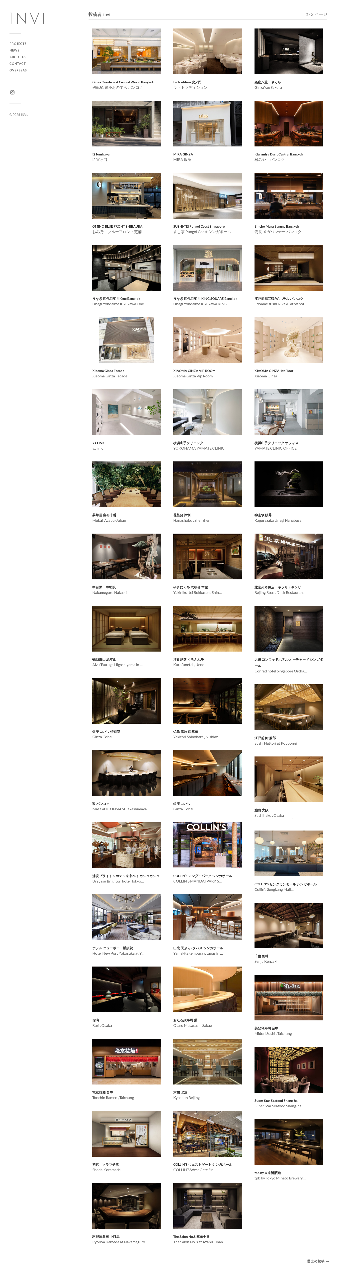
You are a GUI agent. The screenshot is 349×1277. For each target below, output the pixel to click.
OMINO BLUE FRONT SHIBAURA (117, 226)
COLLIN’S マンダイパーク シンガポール (202, 876)
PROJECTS (18, 44)
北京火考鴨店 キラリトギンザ (278, 587)
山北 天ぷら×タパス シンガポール (198, 948)
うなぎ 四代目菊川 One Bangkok (116, 298)
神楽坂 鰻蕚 (265, 515)
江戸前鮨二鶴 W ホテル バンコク (279, 298)
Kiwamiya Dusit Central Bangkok (279, 154)
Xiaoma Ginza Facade (108, 371)
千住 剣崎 (262, 956)
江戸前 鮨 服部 (265, 738)
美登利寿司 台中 (266, 1028)
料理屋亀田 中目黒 (106, 1237)
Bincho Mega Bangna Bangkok (277, 226)
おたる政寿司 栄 (185, 1020)
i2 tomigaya (100, 154)
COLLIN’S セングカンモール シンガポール (286, 884)
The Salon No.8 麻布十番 (191, 1237)
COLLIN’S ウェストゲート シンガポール (202, 1164)
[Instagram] (12, 92)
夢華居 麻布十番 (104, 515)
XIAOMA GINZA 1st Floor (274, 371)
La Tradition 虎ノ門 (187, 82)
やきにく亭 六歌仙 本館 (190, 587)
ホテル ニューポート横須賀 (112, 948)
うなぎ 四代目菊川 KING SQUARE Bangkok (205, 298)
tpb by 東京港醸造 (268, 1173)
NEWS (14, 50)
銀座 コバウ (182, 804)
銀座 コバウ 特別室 (106, 731)
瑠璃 (95, 1020)
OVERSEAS (18, 70)
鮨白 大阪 (262, 810)
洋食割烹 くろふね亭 (188, 659)
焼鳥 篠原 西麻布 (185, 731)
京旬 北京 (180, 1092)
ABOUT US (17, 57)
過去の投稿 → (318, 1261)
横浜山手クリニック (188, 443)
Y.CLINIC (98, 443)
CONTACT (17, 64)
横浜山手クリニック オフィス (276, 443)
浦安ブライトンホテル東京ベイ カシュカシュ (126, 876)
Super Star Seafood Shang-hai (276, 1101)
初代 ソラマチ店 (105, 1164)
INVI (24, 115)
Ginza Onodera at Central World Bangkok (123, 82)
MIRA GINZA (183, 154)
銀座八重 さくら (268, 82)
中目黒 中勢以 (104, 587)
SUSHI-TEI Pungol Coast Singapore (199, 226)
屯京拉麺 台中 (102, 1092)
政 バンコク (101, 804)
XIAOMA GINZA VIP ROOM (194, 371)
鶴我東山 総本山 (106, 659)
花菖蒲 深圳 (182, 515)
